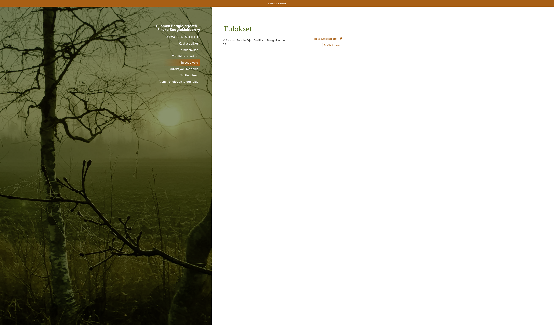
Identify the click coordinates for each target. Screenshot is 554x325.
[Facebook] (341, 39)
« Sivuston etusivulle (277, 3)
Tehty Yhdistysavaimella (332, 45)
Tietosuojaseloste (325, 38)
